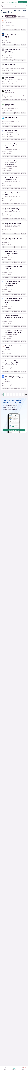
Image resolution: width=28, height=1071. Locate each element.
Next (26, 394)
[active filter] (2, 16)
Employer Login (13, 2)
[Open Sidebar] (2, 2)
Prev (2, 394)
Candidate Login (22, 2)
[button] (14, 415)
